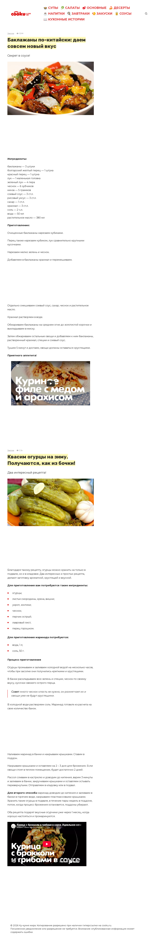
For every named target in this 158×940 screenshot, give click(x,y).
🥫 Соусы (123, 13)
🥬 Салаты (70, 8)
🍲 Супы (50, 8)
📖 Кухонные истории (64, 19)
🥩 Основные (94, 8)
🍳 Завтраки (78, 13)
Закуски (10, 33)
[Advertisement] (50, 136)
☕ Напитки (54, 13)
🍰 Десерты (119, 8)
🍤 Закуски (102, 13)
